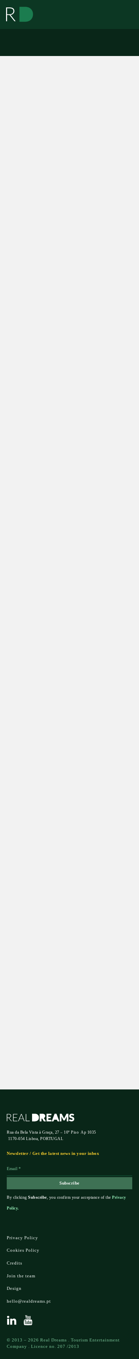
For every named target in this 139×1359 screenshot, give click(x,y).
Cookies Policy (23, 1250)
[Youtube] (28, 1320)
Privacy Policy (21, 1028)
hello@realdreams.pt (29, 1301)
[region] (68, 417)
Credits (14, 1263)
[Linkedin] (12, 1320)
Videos (24, 78)
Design (14, 1288)
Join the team (21, 1275)
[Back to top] (120, 1330)
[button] (68, 511)
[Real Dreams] (19, 14)
